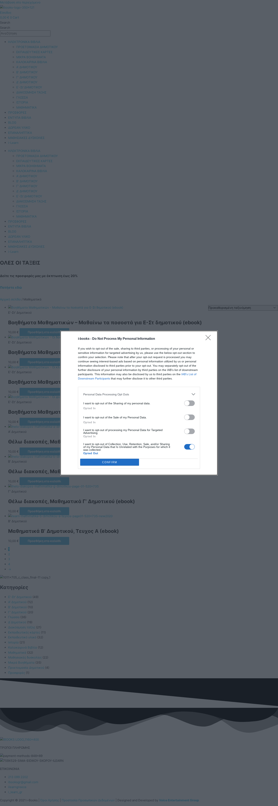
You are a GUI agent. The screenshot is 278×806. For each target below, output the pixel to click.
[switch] (189, 403)
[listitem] (139, 394)
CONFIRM (109, 462)
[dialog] (139, 403)
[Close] (209, 339)
